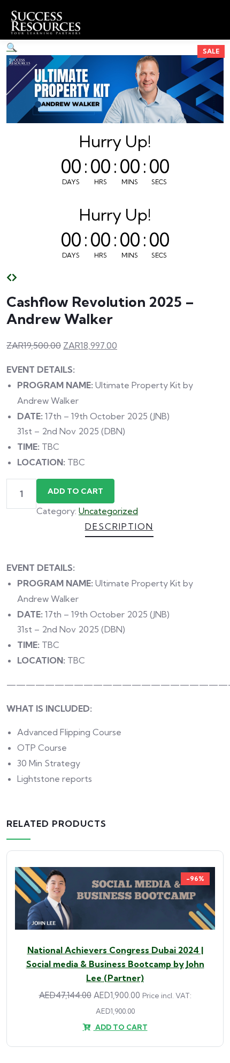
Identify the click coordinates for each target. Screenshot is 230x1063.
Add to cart (75, 491)
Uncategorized (108, 511)
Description (119, 526)
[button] (11, 47)
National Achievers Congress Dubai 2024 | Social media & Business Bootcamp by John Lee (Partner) (115, 964)
